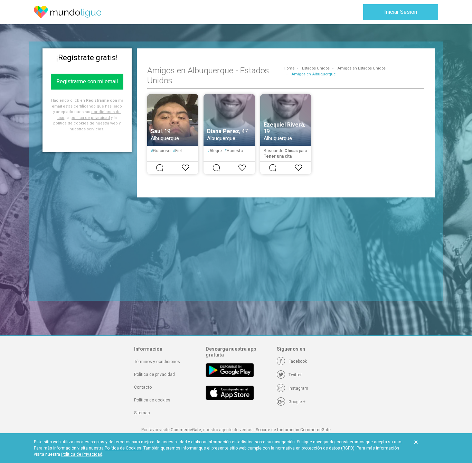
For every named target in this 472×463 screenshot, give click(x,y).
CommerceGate (186, 429)
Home (289, 68)
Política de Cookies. (123, 448)
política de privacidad (90, 117)
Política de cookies (152, 400)
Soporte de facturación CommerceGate (293, 429)
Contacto (143, 387)
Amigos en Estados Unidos (361, 68)
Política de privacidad (154, 374)
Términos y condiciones (157, 361)
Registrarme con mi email (87, 81)
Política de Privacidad (81, 454)
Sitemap (142, 412)
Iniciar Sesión (400, 12)
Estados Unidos (316, 68)
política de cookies (70, 123)
